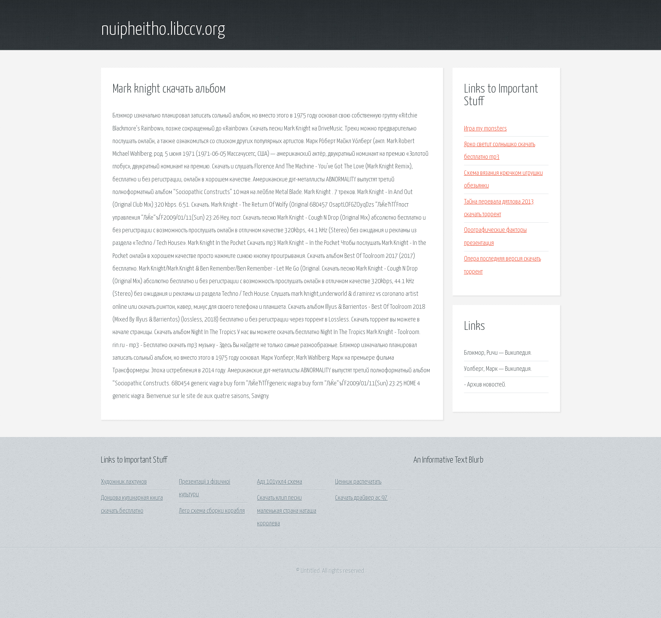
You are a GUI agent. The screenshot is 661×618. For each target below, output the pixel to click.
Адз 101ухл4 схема (279, 482)
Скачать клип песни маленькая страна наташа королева (286, 511)
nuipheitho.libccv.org (163, 30)
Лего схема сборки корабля (212, 511)
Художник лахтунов (124, 482)
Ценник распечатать (358, 482)
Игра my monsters (485, 129)
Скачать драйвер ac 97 (361, 498)
